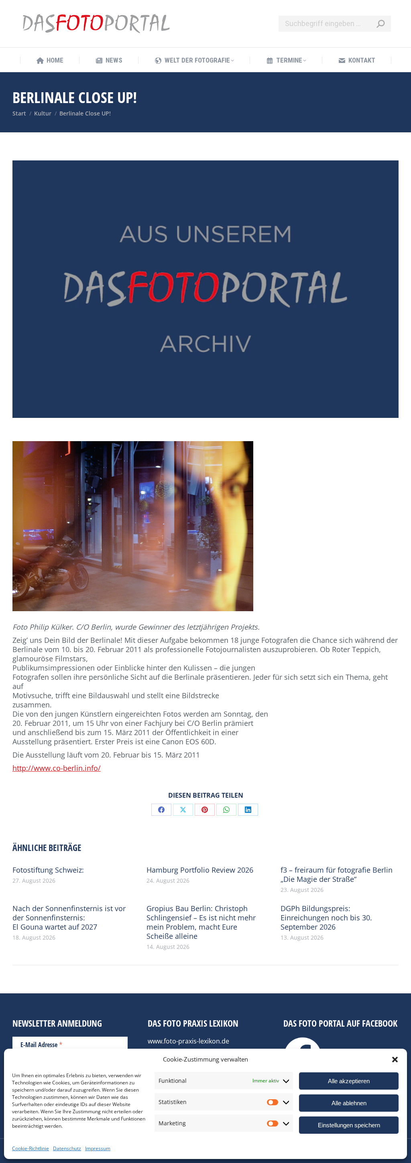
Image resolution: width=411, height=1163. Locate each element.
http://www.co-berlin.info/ (56, 768)
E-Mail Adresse (41, 1044)
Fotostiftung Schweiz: (48, 870)
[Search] (380, 24)
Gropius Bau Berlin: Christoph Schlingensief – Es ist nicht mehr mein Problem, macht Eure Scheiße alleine (201, 922)
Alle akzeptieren (349, 1081)
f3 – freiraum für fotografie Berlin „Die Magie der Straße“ (337, 874)
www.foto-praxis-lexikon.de (188, 1041)
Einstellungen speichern (349, 1125)
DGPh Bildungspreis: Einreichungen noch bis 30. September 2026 (326, 918)
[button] (395, 1060)
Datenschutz (67, 1148)
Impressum (97, 1148)
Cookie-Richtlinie (30, 1148)
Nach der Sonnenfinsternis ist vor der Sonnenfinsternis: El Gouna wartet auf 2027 (69, 918)
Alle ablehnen (349, 1103)
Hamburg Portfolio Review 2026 (199, 870)
